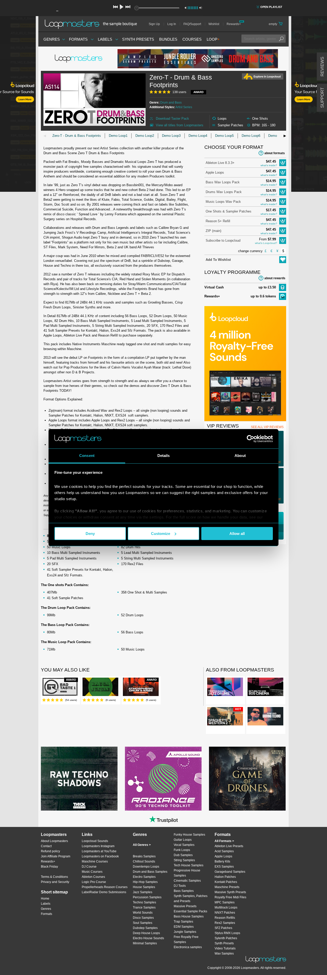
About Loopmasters (54, 841)
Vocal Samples (184, 845)
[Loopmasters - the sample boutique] (93, 24)
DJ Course (89, 866)
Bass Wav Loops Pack (223, 182)
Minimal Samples (145, 943)
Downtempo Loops (146, 866)
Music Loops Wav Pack (223, 202)
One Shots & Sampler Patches (228, 211)
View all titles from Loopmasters (179, 125)
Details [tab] (163, 455)
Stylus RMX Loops (227, 933)
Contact (46, 846)
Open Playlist (271, 6)
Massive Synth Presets (230, 892)
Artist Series (184, 107)
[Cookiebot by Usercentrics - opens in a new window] (250, 439)
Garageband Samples (230, 871)
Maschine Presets (227, 887)
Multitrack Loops (226, 907)
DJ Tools (180, 886)
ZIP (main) (213, 231)
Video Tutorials (225, 948)
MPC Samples (225, 902)
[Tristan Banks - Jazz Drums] (225, 688)
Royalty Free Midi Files (230, 897)
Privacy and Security (55, 882)
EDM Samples (184, 926)
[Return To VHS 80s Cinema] (265, 688)
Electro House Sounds (148, 938)
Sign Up (154, 24)
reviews (322, 66)
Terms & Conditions (54, 877)
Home (45, 898)
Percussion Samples (147, 897)
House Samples (144, 887)
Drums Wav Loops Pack (224, 192)
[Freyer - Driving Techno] (265, 717)
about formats (274, 153)
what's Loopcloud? (266, 243)
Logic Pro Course (94, 882)
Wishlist (213, 24)
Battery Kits (222, 861)
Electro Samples (144, 877)
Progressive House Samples (187, 873)
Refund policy (50, 851)
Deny (90, 533)
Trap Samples (183, 921)
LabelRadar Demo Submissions (104, 892)
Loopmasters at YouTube (99, 851)
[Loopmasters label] (79, 58)
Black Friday (49, 866)
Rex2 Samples (225, 923)
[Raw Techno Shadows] (79, 779)
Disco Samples (143, 918)
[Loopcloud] (18, 105)
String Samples (184, 860)
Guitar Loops (183, 840)
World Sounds (143, 912)
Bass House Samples (189, 916)
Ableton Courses (93, 877)
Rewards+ (234, 24)
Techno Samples (144, 902)
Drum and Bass (171, 102)
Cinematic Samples (187, 880)
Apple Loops (215, 172)
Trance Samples (144, 907)
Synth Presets (138, 39)
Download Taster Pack (172, 118)
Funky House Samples (189, 834)
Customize (160, 533)
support (322, 97)
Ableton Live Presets (229, 846)
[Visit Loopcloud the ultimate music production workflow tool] (245, 420)
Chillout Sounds (144, 861)
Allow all (237, 533)
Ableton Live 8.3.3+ (220, 163)
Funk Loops (182, 850)
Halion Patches (225, 877)
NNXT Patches (225, 912)
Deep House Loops (146, 933)
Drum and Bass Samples (150, 871)
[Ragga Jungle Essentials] (100, 688)
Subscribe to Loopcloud (223, 240)
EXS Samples (224, 866)
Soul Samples (142, 923)
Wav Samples (224, 953)
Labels (105, 39)
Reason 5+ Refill (218, 221)
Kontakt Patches (226, 882)
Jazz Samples (142, 892)
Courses (192, 39)
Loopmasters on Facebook (100, 856)
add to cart (282, 162)
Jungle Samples (185, 932)
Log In (171, 24)
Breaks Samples (144, 856)
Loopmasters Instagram (98, 846)
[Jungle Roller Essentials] (198, 58)
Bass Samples (184, 891)
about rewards (274, 278)
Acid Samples (224, 851)
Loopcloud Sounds (95, 841)
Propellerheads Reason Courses (104, 887)
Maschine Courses (95, 861)
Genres (51, 39)
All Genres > (142, 845)
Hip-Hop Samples (145, 882)
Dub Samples (183, 855)
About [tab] (240, 455)
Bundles (168, 39)
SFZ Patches (223, 928)
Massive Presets (185, 906)
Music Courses (92, 871)
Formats (78, 39)
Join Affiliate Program (55, 856)
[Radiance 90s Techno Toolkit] (163, 779)
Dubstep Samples (145, 928)
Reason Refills (225, 918)
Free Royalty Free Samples (186, 939)
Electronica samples (188, 947)
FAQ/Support (192, 24)
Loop (213, 39)
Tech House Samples (188, 865)
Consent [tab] (87, 455)
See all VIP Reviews (267, 427)
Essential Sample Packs (190, 911)
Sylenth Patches (226, 938)
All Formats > (224, 841)
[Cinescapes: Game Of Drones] (247, 779)
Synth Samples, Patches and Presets (190, 898)
